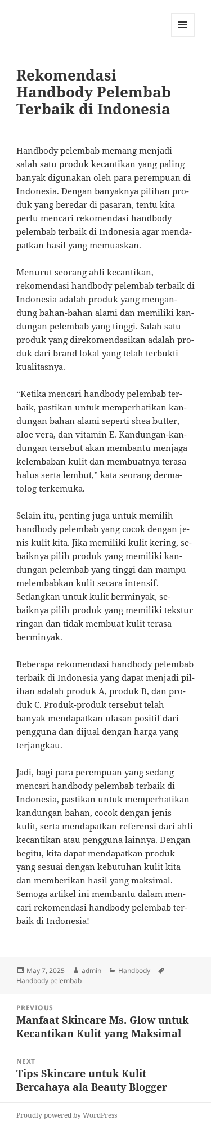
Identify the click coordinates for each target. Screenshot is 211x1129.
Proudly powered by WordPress (66, 1115)
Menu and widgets (183, 36)
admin (91, 970)
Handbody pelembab (49, 980)
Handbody (134, 970)
